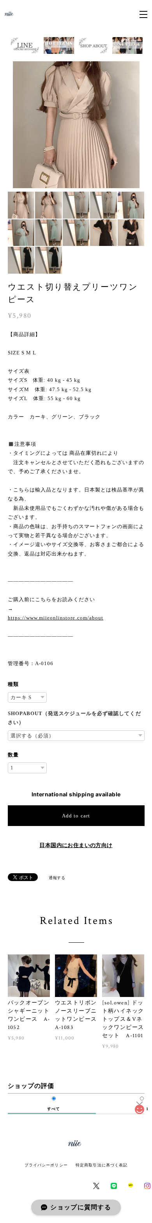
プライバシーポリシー (46, 1165)
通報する (57, 877)
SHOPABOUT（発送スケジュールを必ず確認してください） (74, 717)
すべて (53, 1109)
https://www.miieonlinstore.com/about (55, 618)
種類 (13, 684)
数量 (13, 755)
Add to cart (76, 816)
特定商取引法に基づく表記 (101, 1165)
